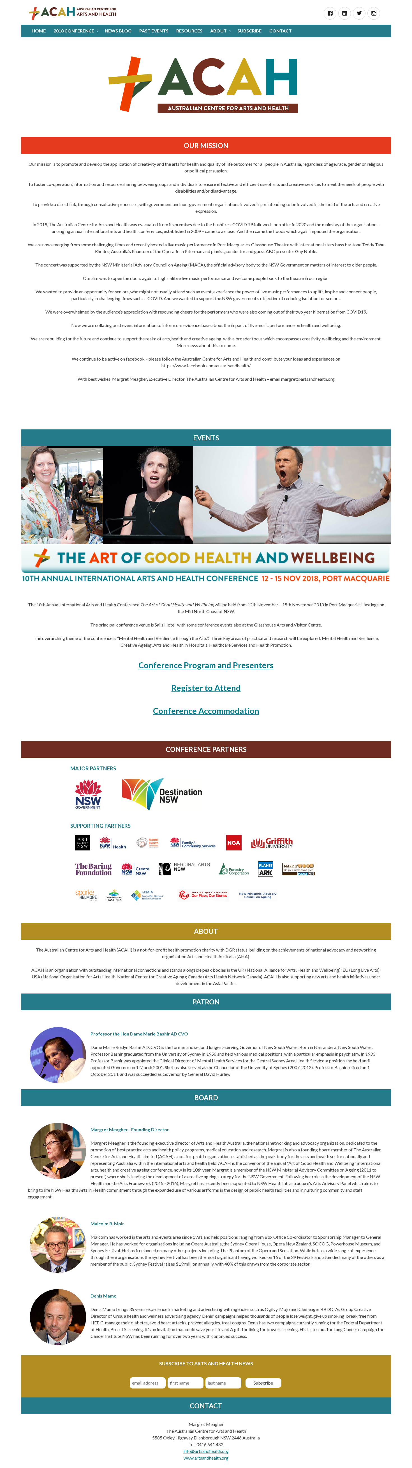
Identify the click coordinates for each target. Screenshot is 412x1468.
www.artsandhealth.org (206, 1457)
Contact (280, 30)
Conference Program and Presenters (206, 665)
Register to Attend (206, 688)
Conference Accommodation (206, 711)
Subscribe (249, 30)
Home (39, 30)
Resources (189, 30)
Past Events (153, 30)
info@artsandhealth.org (206, 1451)
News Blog (118, 30)
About (218, 30)
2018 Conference (74, 30)
